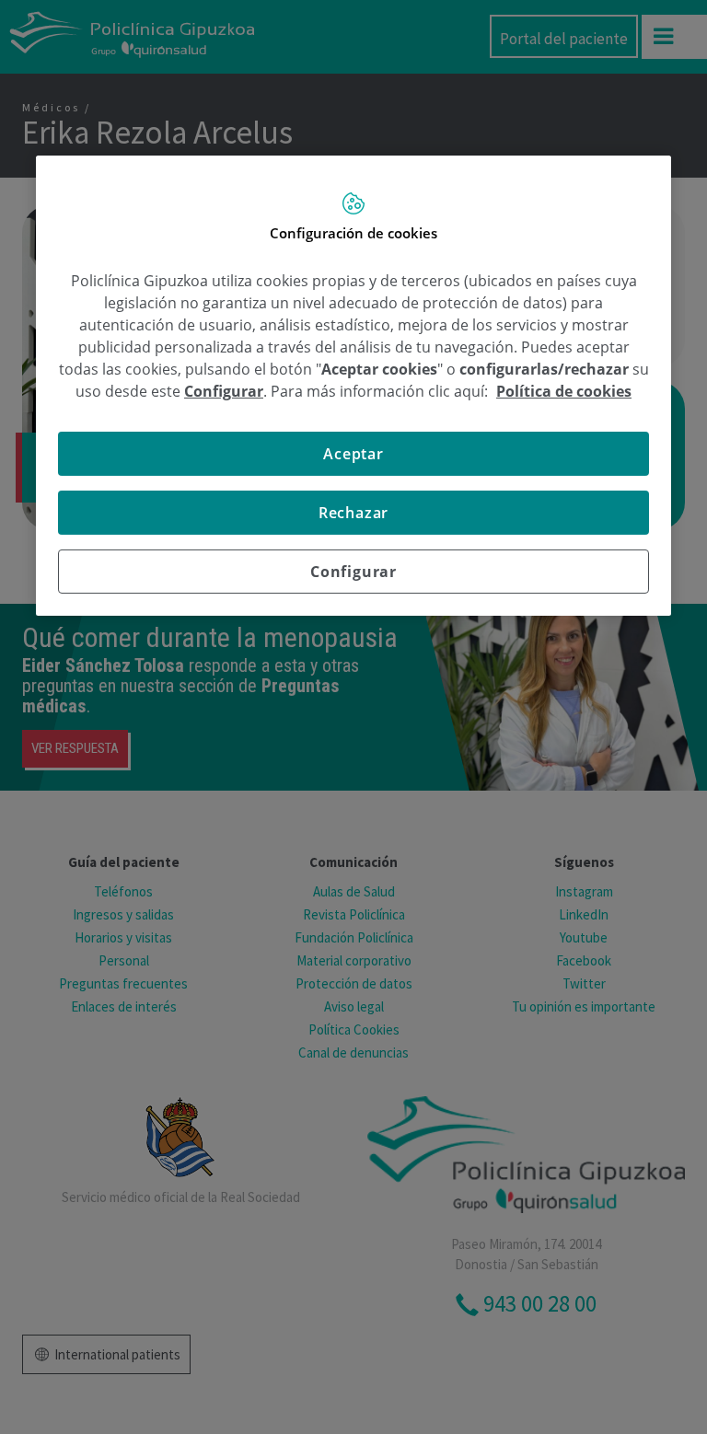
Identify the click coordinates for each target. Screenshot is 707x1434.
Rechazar (353, 513)
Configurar (353, 571)
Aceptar (353, 454)
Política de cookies (564, 391)
